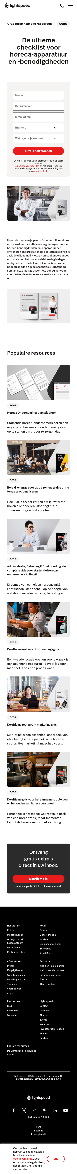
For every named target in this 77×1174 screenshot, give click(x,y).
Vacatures (45, 1024)
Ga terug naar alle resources (31, 24)
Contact (44, 1006)
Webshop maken (16, 975)
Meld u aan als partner (52, 970)
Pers (38, 1127)
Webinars (12, 1015)
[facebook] (14, 1110)
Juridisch (44, 1038)
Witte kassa (13, 947)
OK (56, 1159)
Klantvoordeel (48, 984)
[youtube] (65, 1110)
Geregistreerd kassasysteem (15, 941)
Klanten (44, 1015)
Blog (9, 1006)
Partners (45, 961)
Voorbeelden (14, 988)
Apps (10, 993)
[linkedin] (55, 1110)
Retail (43, 925)
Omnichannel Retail (50, 944)
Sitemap (38, 1130)
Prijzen (11, 930)
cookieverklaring (23, 1159)
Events (43, 1019)
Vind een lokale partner (52, 966)
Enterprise (45, 948)
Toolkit (43, 979)
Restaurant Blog (16, 952)
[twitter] (24, 1110)
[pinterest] (45, 1110)
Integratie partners (50, 975)
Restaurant (13, 925)
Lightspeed (46, 1001)
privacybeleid (40, 171)
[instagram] (34, 1110)
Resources (13, 1001)
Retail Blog (45, 953)
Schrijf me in (38, 879)
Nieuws (44, 1033)
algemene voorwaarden (27, 166)
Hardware (45, 939)
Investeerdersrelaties (52, 1029)
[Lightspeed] (16, 5)
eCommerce (14, 961)
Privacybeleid (38, 1134)
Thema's (12, 984)
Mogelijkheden (15, 935)
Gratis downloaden (38, 151)
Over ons (45, 1010)
